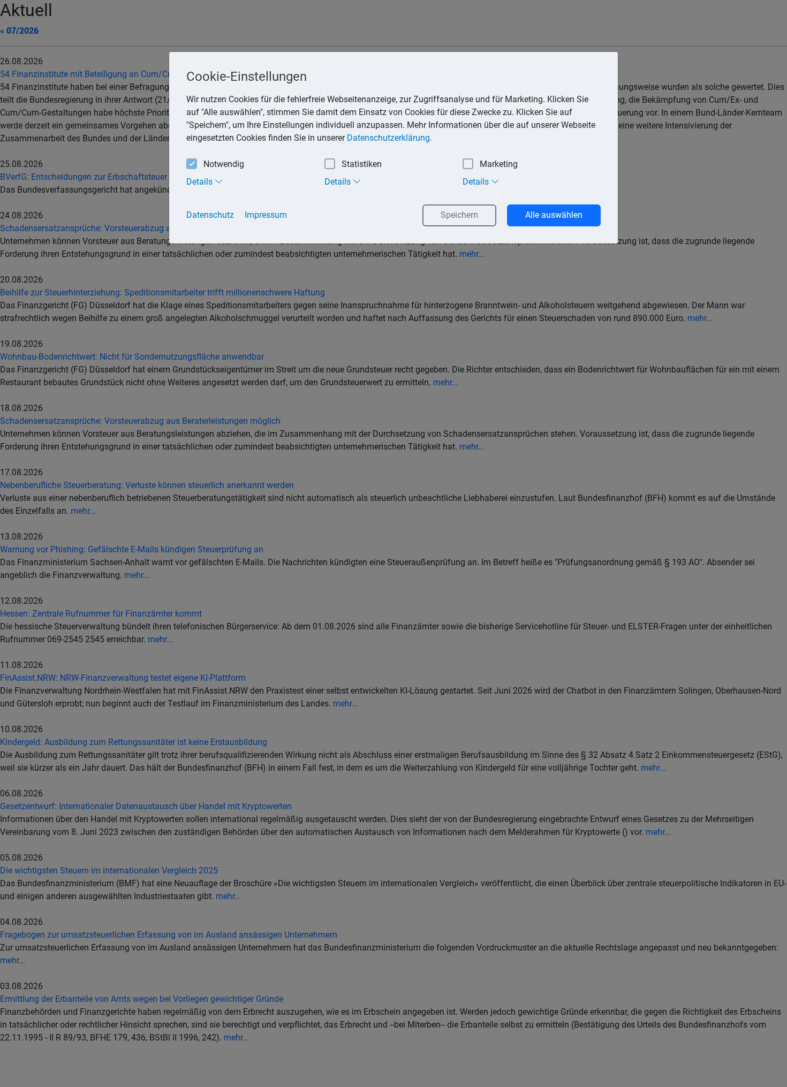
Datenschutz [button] (210, 215)
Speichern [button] (459, 215)
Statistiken (362, 164)
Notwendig (223, 164)
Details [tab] (200, 182)
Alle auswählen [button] (553, 215)
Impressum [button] (266, 215)
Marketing (499, 164)
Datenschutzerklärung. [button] (389, 138)
